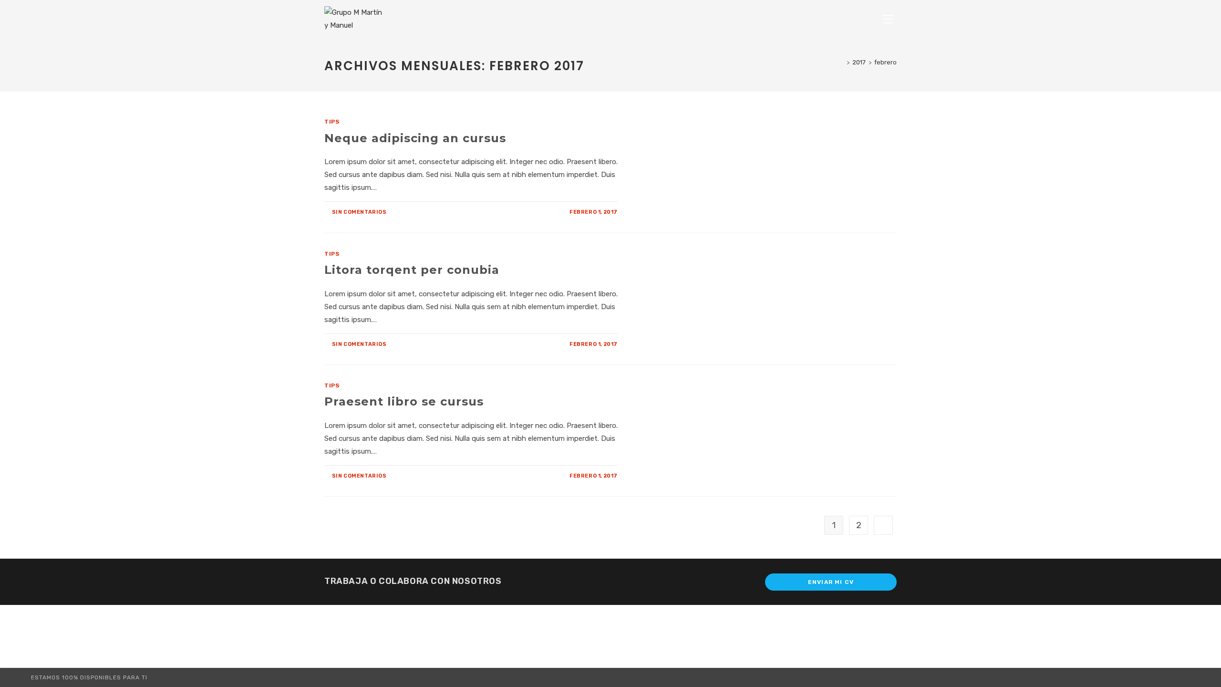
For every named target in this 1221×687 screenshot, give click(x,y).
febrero (885, 62)
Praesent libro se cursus (404, 401)
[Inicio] (841, 62)
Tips (331, 121)
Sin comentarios (359, 212)
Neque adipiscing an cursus (415, 138)
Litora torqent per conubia (411, 270)
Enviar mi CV (831, 582)
